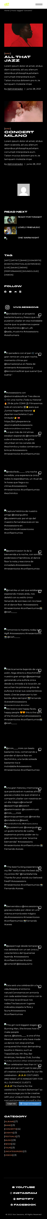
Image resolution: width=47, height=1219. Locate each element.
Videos (9, 275)
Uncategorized (14, 1151)
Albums (9, 1121)
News (23, 267)
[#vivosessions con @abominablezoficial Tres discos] (23, 410)
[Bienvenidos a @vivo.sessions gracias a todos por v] (23, 924)
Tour (8, 1148)
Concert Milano (19, 134)
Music (15, 267)
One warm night (28, 237)
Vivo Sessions (18, 1214)
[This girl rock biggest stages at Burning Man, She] (23, 1042)
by (13, 89)
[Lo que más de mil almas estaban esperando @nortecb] (23, 449)
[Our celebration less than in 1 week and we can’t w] (23, 1082)
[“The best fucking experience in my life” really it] (23, 884)
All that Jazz (17, 58)
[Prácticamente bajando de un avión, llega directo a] (23, 687)
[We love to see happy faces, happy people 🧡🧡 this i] (23, 726)
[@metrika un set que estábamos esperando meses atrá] (23, 607)
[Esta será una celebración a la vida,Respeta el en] (23, 1003)
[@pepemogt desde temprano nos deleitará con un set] (23, 963)
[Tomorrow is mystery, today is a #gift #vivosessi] (23, 647)
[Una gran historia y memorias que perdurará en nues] (23, 805)
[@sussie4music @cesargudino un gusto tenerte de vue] (23, 845)
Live (7, 267)
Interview (34, 264)
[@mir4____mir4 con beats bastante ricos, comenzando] (23, 766)
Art (7, 260)
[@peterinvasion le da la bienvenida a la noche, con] (23, 568)
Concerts (34, 260)
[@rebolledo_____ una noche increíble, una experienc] (23, 489)
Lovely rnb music (29, 227)
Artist (15, 260)
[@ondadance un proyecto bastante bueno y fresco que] (23, 331)
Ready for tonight (30, 217)
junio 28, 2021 (34, 89)
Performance (13, 271)
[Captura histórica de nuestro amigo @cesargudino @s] (23, 528)
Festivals (20, 264)
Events (9, 264)
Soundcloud (30, 271)
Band (7, 54)
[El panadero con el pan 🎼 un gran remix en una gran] (23, 370)
